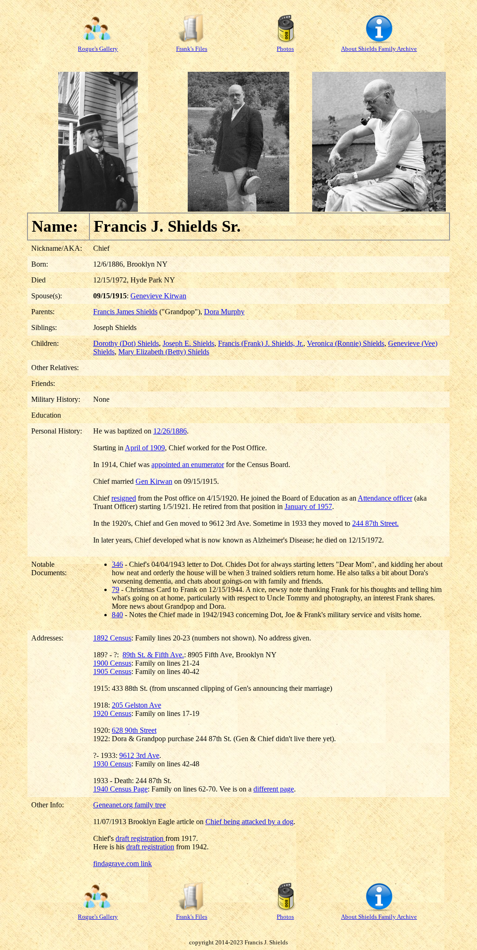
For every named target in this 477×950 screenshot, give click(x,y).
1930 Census (112, 764)
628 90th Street (134, 730)
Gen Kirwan (154, 481)
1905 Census (112, 671)
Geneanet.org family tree (129, 805)
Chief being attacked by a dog (249, 822)
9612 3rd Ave (139, 755)
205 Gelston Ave (136, 705)
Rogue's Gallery (98, 48)
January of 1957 (308, 506)
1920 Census (112, 713)
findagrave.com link (122, 863)
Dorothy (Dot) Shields (126, 343)
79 (115, 589)
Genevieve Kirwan (158, 296)
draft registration (140, 838)
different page (273, 789)
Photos (285, 48)
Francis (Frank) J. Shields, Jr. (260, 343)
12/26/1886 (170, 431)
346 (117, 564)
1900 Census (112, 663)
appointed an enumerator (187, 464)
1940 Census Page (120, 789)
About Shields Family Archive (379, 48)
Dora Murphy (224, 312)
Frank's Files (191, 48)
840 (117, 615)
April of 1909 (145, 448)
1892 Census (112, 638)
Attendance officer (385, 498)
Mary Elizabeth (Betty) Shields (163, 352)
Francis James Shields (125, 312)
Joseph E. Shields (188, 343)
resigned (123, 498)
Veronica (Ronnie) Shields (345, 343)
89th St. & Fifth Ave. (153, 655)
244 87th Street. (375, 523)
